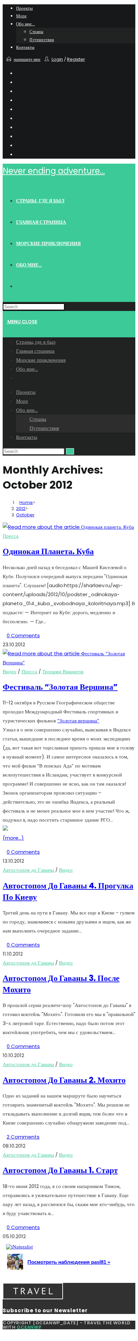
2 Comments (23, 1136)
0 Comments (23, 635)
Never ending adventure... (54, 170)
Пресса (10, 535)
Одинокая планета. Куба (48, 551)
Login (57, 59)
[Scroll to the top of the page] (5, 1333)
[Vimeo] (18, 136)
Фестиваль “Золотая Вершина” (60, 686)
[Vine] (18, 145)
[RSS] (18, 154)
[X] (18, 72)
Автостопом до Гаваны (28, 869)
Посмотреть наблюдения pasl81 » (68, 1262)
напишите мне (27, 59)
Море (21, 16)
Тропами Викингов (62, 671)
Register (76, 59)
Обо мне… (25, 24)
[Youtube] (18, 127)
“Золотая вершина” (78, 720)
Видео (9, 671)
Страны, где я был (35, 341)
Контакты (25, 47)
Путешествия (41, 39)
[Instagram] (18, 118)
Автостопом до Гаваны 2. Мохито (64, 1079)
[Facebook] (18, 82)
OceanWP (29, 1327)
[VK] (18, 109)
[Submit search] (70, 451)
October (25, 515)
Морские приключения (41, 359)
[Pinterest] (18, 91)
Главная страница (35, 350)
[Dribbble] (18, 100)
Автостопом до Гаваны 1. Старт (60, 1170)
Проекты (24, 8)
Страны (36, 31)
